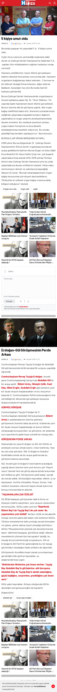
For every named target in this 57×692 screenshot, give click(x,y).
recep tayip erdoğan (23, 598)
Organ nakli (25, 189)
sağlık (35, 189)
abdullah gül (7, 598)
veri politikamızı (40, 686)
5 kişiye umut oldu (10, 189)
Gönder (9, 301)
